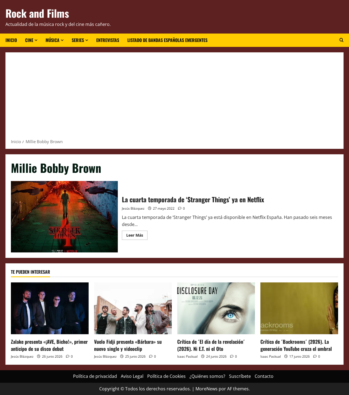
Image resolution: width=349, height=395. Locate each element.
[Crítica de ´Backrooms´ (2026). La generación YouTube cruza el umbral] (299, 308)
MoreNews (206, 389)
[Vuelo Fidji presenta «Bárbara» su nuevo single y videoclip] (133, 308)
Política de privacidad (95, 376)
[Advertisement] (174, 97)
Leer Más (137, 236)
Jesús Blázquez (133, 208)
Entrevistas (107, 40)
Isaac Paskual (187, 356)
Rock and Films (37, 13)
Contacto (264, 376)
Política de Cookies (166, 376)
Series (78, 40)
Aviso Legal (132, 376)
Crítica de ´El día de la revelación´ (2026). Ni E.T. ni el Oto (211, 345)
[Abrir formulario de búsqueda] (341, 40)
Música (52, 40)
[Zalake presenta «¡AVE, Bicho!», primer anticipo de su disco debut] (50, 308)
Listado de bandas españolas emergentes (167, 40)
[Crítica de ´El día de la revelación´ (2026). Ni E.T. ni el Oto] (216, 308)
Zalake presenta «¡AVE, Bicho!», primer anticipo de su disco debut (49, 345)
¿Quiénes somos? (207, 376)
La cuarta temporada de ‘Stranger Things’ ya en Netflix (64, 216)
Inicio (11, 40)
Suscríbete (240, 376)
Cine (29, 40)
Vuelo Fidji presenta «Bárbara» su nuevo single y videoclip (128, 345)
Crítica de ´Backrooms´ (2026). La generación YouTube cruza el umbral (296, 345)
